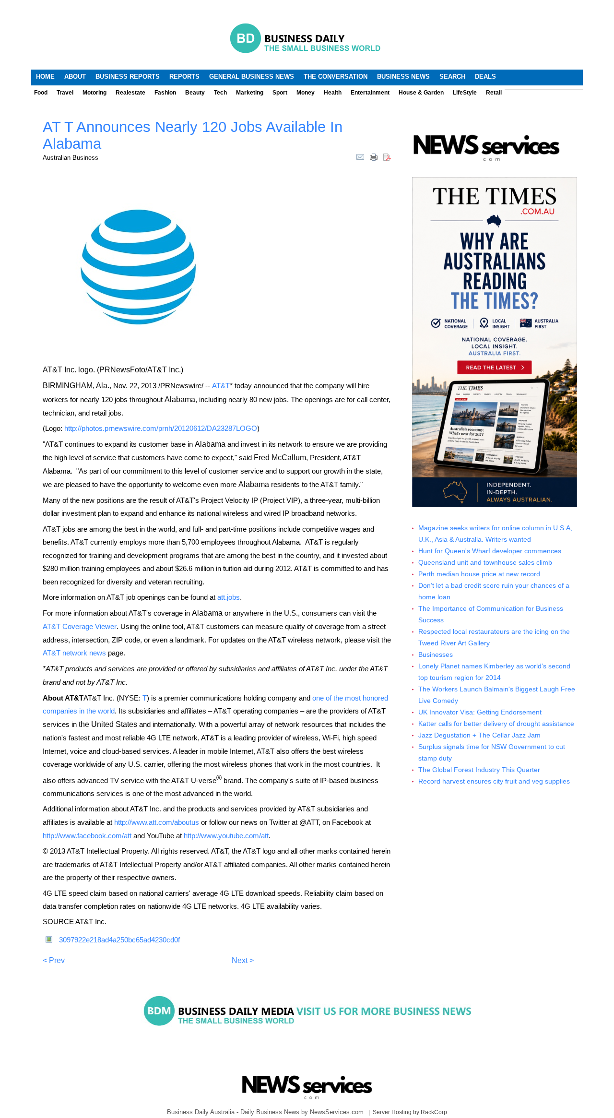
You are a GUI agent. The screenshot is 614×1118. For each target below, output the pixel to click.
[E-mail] (360, 156)
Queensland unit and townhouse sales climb (485, 562)
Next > (243, 960)
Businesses (435, 654)
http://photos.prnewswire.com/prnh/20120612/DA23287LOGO (160, 428)
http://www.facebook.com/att (87, 836)
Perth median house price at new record (479, 574)
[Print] (374, 156)
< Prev (54, 960)
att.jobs (228, 597)
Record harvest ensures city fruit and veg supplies (494, 781)
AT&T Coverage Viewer (80, 626)
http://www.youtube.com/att (226, 836)
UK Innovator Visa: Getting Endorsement (480, 712)
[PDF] (387, 156)
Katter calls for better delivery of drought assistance (496, 723)
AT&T (221, 385)
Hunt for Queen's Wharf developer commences (489, 551)
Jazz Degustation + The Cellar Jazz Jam (479, 735)
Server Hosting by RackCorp (410, 1112)
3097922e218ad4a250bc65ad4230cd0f (119, 940)
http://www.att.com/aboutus (156, 822)
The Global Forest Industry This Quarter (479, 769)
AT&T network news (74, 653)
